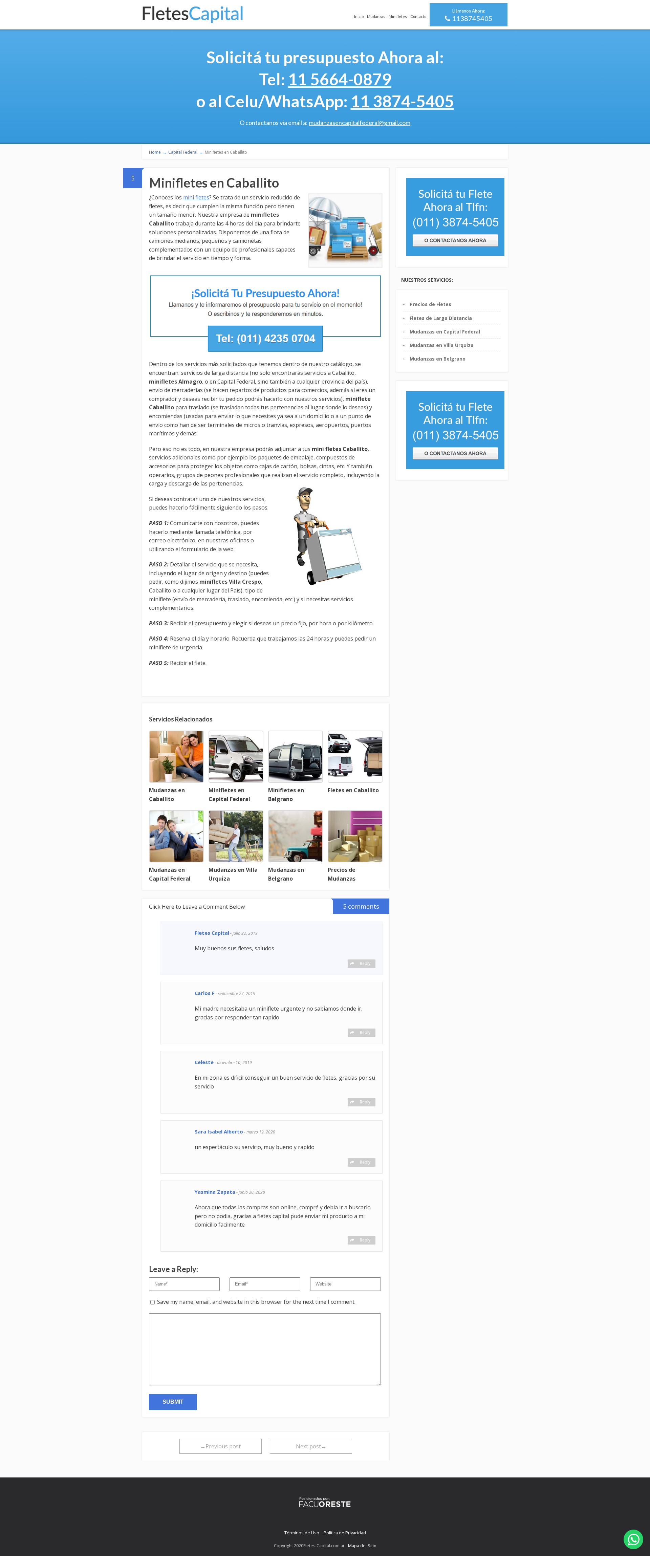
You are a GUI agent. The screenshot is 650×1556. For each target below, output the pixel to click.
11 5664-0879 (339, 79)
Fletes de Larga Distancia (441, 318)
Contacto (418, 16)
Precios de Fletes (430, 304)
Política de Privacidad (345, 1533)
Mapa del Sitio (362, 1546)
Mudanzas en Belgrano (437, 358)
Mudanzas (376, 16)
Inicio (359, 16)
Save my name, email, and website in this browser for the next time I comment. (256, 1301)
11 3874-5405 (402, 101)
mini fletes (196, 197)
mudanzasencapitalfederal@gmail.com (359, 122)
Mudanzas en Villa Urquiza (442, 345)
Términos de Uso (301, 1533)
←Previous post (220, 1446)
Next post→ (311, 1446)
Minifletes (398, 16)
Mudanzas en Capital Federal (445, 331)
